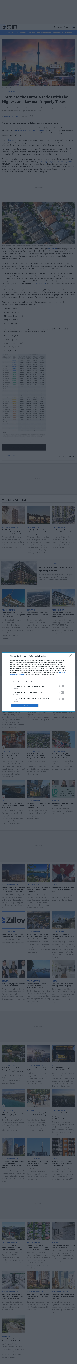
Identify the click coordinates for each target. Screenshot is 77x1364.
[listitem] (38, 682)
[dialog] (38, 682)
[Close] (71, 656)
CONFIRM (25, 705)
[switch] (61, 686)
